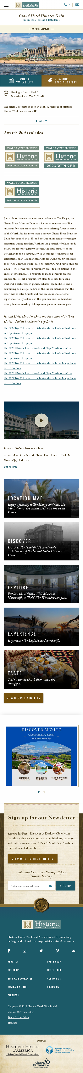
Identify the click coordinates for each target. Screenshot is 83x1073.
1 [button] (39, 792)
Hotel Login (54, 970)
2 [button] (44, 792)
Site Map (12, 1023)
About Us (13, 961)
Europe (41, 19)
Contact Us (54, 978)
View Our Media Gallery (23, 698)
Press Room (54, 961)
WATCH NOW (10, 467)
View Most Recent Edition (32, 859)
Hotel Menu (39, 29)
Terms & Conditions (18, 1017)
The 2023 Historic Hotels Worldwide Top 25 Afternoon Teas (38, 373)
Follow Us (53, 986)
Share (40, 121)
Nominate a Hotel (18, 986)
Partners (13, 995)
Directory (14, 970)
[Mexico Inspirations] (42, 756)
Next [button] (49, 791)
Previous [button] (33, 791)
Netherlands (54, 19)
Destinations (29, 19)
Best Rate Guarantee (20, 978)
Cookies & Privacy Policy (21, 1012)
